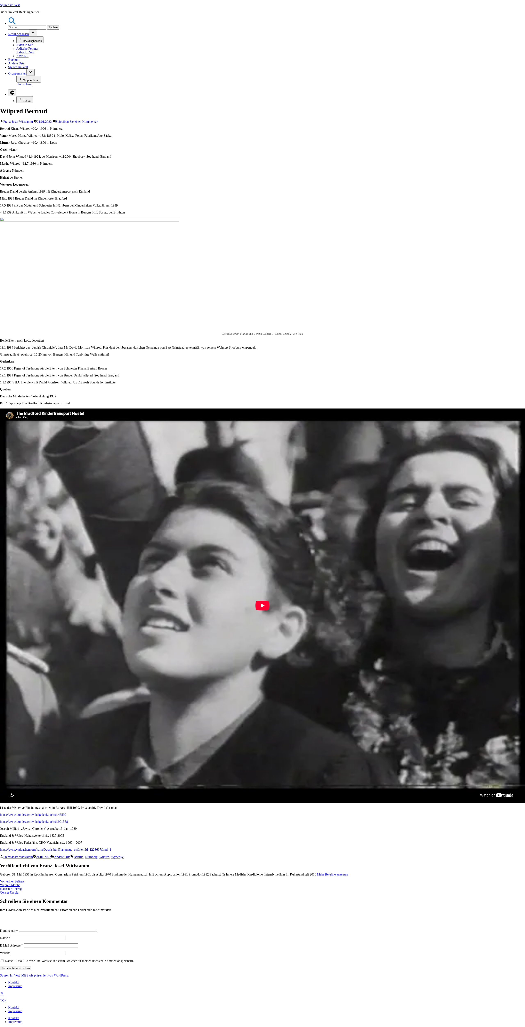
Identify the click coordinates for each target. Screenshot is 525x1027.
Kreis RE (22, 56)
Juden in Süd (24, 45)
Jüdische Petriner (27, 48)
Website (5, 953)
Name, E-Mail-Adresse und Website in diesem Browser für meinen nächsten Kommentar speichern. (69, 961)
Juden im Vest (25, 52)
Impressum (15, 986)
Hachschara (24, 84)
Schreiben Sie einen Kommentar (77, 121)
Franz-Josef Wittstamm (18, 121)
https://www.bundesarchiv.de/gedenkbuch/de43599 (33, 814)
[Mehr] (12, 93)
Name (5, 938)
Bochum (13, 59)
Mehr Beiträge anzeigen (332, 874)
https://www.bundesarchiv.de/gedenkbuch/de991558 (34, 821)
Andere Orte (16, 63)
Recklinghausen (18, 34)
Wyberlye (117, 857)
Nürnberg (91, 857)
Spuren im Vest (10, 5)
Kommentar (9, 930)
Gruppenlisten (17, 73)
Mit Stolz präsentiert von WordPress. (45, 975)
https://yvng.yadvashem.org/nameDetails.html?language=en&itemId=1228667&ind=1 (55, 849)
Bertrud (78, 857)
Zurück (27, 100)
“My (3, 1000)
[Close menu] (2, 993)
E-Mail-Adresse (11, 945)
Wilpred (104, 857)
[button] (12, 23)
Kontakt (13, 982)
